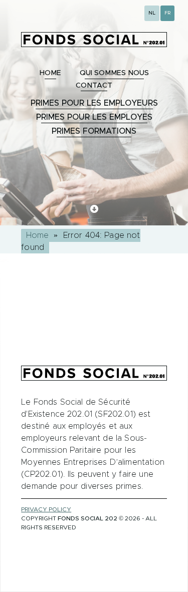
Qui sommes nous (114, 73)
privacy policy (46, 509)
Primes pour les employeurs (94, 103)
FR (167, 13)
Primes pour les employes (94, 117)
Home (50, 73)
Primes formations (94, 131)
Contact (94, 85)
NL (151, 13)
